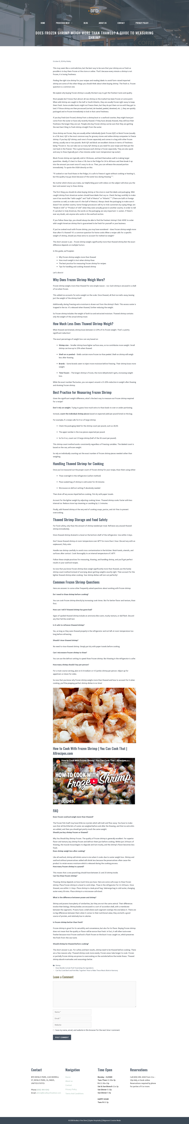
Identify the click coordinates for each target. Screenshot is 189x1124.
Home (43, 23)
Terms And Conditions (74, 1093)
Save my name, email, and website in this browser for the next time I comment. (87, 1030)
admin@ (39, 1093)
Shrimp (58, 965)
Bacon (68, 1077)
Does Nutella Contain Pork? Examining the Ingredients (75, 968)
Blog (86, 23)
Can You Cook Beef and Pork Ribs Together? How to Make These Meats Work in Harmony (87, 970)
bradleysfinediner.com (52, 1093)
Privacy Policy (142, 23)
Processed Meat (63, 23)
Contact (121, 23)
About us (103, 23)
